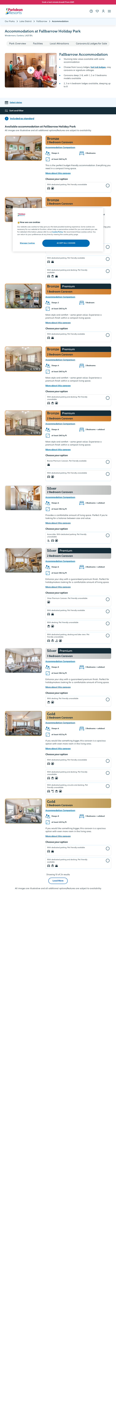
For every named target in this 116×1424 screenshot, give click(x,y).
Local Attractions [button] (59, 43)
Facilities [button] (38, 43)
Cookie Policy (57, 232)
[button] (109, 11)
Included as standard (22, 118)
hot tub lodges (98, 67)
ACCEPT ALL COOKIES (66, 243)
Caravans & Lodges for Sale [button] (91, 43)
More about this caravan (58, 173)
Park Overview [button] (17, 43)
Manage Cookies (27, 243)
